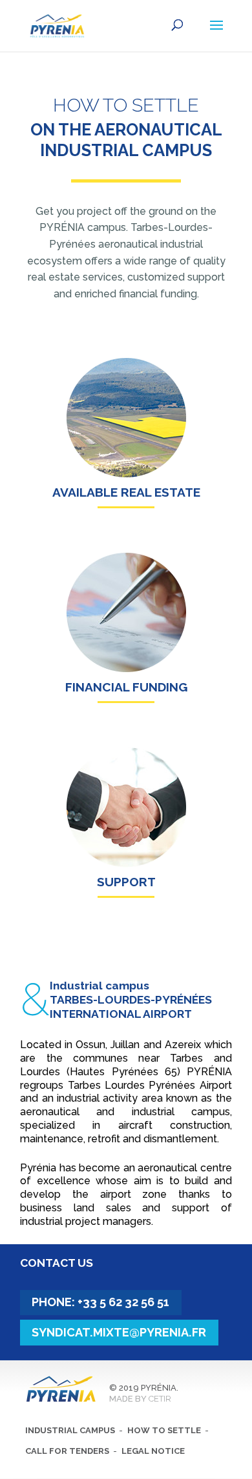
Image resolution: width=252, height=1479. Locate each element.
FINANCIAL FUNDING (126, 687)
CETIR (160, 1399)
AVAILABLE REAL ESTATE (126, 492)
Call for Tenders (67, 1451)
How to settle (164, 1430)
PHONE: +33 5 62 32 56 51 (100, 1302)
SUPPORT (126, 882)
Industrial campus (70, 1430)
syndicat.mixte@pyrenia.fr (119, 1332)
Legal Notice (153, 1451)
